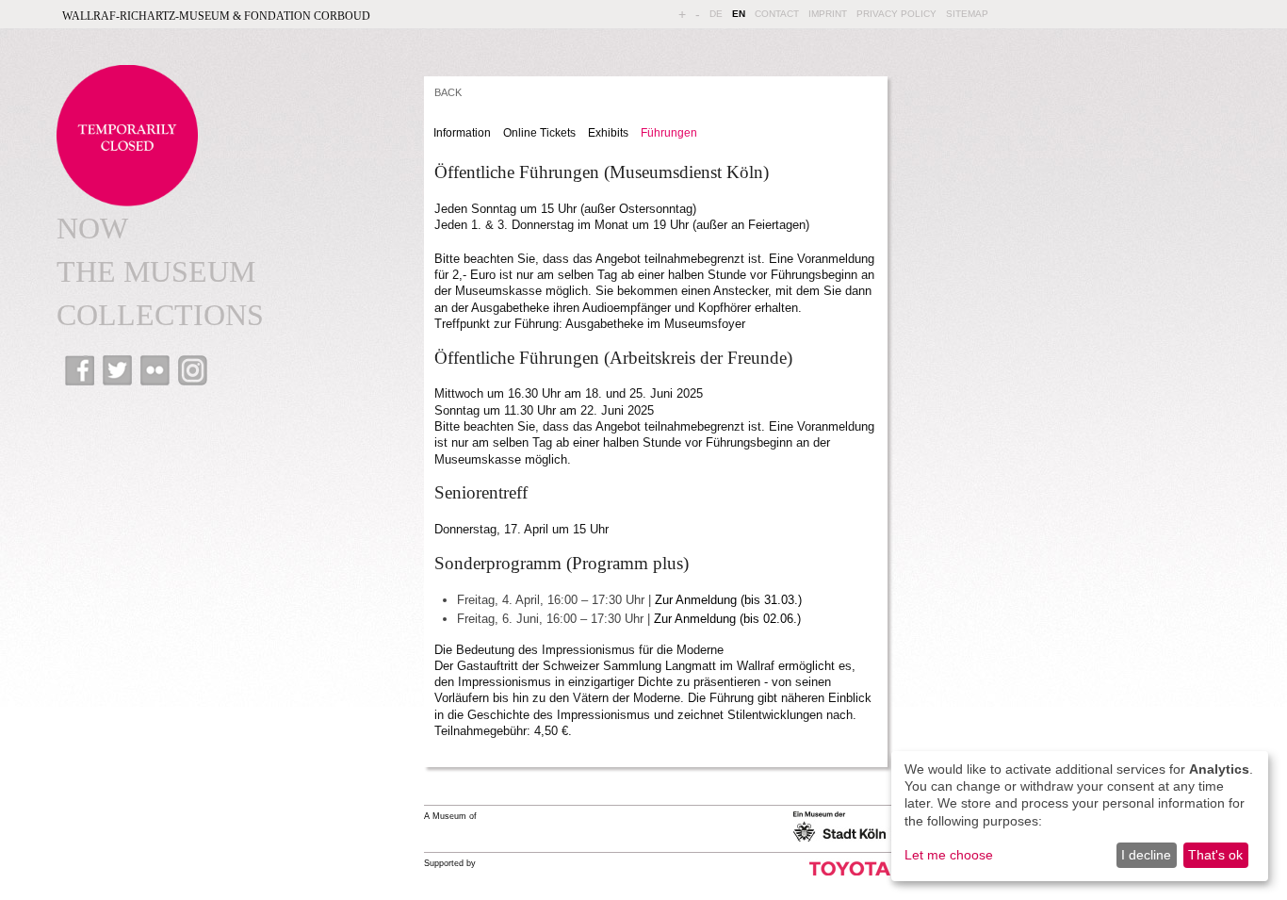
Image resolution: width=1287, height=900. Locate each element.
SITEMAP (967, 13)
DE (716, 13)
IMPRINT (827, 13)
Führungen (669, 132)
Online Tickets (539, 132)
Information (462, 132)
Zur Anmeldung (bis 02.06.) (727, 619)
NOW (92, 228)
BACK (448, 92)
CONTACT (777, 13)
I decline (1146, 854)
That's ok (1215, 854)
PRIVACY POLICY (896, 13)
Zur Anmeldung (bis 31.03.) (728, 600)
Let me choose (948, 854)
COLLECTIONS (160, 315)
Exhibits (608, 132)
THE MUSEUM (156, 271)
